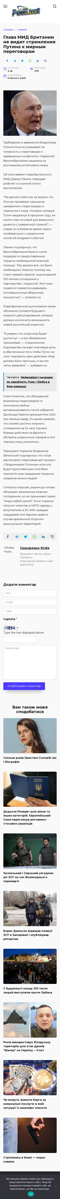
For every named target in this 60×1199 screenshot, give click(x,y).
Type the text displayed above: (23, 632)
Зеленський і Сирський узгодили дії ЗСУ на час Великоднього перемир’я (28, 877)
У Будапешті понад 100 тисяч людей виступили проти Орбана (27, 990)
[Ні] (56, 1186)
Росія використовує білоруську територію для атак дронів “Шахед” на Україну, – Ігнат (26, 1046)
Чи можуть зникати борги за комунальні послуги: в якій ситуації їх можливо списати (25, 1103)
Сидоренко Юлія (34, 548)
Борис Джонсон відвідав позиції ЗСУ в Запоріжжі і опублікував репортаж (27, 934)
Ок (30, 1194)
